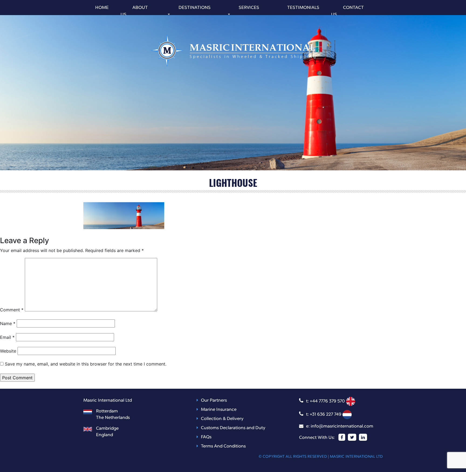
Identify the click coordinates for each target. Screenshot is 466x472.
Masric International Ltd (356, 457)
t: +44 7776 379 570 (326, 401)
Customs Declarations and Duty (233, 428)
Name (7, 323)
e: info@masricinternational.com (339, 426)
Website (8, 351)
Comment (11, 309)
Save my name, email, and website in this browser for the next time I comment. (85, 364)
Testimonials (303, 8)
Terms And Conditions (223, 446)
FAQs (206, 437)
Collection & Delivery (222, 419)
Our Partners (214, 400)
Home (102, 8)
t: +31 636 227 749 (324, 414)
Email (7, 337)
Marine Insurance (219, 410)
